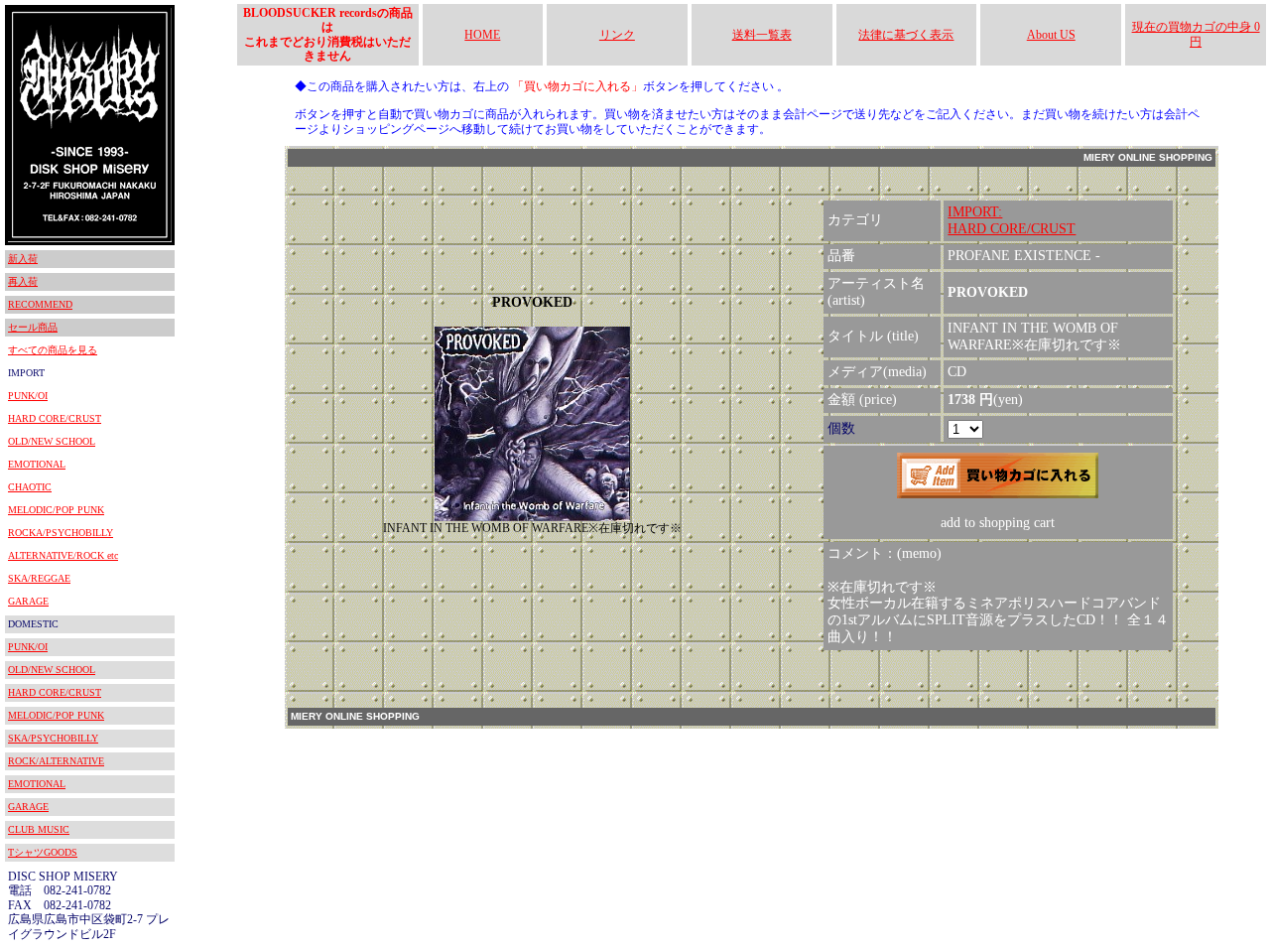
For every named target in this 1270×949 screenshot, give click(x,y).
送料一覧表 (762, 35)
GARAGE (28, 601)
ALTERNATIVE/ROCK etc (63, 555)
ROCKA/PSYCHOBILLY (60, 532)
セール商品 (33, 327)
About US (1051, 35)
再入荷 (23, 281)
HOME (482, 35)
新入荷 (23, 258)
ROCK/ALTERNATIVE (56, 760)
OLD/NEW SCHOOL (51, 441)
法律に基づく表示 (905, 35)
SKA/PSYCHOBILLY (53, 738)
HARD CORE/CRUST (54, 418)
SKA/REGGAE (39, 578)
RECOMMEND (40, 304)
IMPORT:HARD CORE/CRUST (1012, 220)
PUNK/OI (28, 395)
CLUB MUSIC (38, 829)
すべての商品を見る (52, 349)
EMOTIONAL (36, 464)
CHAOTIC (30, 486)
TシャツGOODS (42, 852)
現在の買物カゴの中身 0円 (1196, 34)
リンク (617, 35)
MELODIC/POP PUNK (56, 509)
